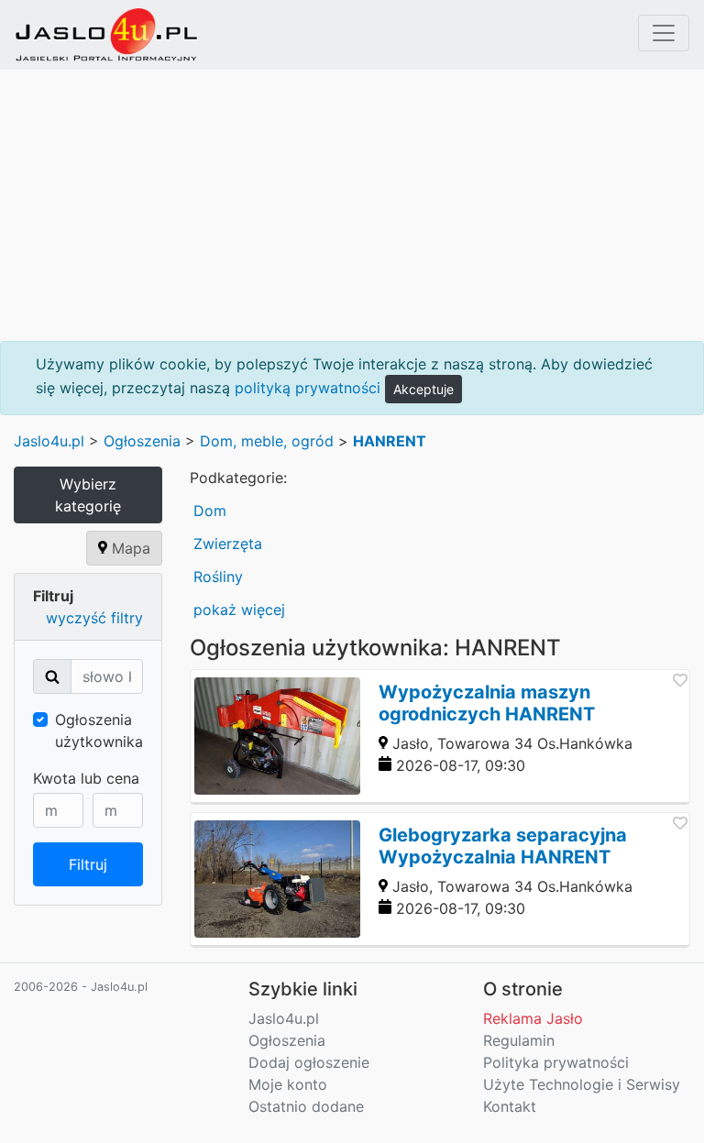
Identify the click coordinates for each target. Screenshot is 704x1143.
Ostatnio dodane (306, 1106)
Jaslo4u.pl (49, 441)
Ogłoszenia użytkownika (99, 730)
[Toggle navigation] (663, 33)
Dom (209, 510)
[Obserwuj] (678, 682)
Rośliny (218, 576)
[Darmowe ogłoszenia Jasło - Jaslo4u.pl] (106, 35)
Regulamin (519, 1040)
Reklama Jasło (533, 1018)
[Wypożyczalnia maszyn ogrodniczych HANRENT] (440, 736)
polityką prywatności (307, 388)
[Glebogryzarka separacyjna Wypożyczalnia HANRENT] (440, 879)
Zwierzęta (227, 543)
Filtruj (88, 864)
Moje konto (287, 1084)
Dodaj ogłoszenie (308, 1062)
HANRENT (389, 441)
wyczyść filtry (94, 618)
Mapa (128, 548)
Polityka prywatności (556, 1062)
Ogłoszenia (142, 441)
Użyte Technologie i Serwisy (581, 1084)
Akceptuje (423, 389)
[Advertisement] (352, 205)
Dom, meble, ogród (267, 441)
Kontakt (509, 1106)
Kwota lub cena (86, 778)
